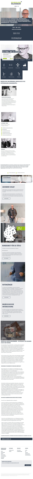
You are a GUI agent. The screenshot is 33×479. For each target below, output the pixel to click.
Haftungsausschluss (27, 453)
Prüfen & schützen (3, 454)
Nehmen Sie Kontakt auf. (6, 439)
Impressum (26, 452)
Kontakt (26, 448)
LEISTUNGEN (11, 448)
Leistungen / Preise (11, 450)
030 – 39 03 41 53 (17, 32)
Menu (16, 6)
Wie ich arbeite (19, 450)
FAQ (25, 451)
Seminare (10, 451)
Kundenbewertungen (19, 451)
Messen (2, 451)
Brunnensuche (2, 457)
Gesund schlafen (3, 452)
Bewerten (2, 453)
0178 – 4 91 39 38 (17, 33)
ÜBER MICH (18, 448)
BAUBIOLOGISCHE (3, 448)
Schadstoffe (2, 458)
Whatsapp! (17, 38)
